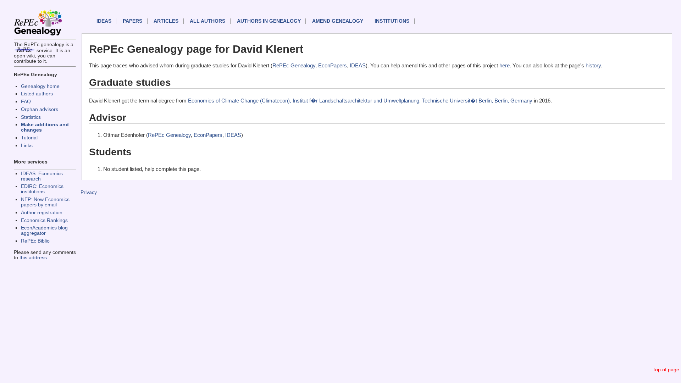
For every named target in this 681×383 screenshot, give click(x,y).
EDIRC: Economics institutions (42, 189)
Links (27, 145)
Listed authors (37, 93)
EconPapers (332, 65)
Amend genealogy (337, 21)
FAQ (26, 101)
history (593, 65)
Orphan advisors (39, 109)
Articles (166, 21)
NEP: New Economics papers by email (45, 202)
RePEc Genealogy (293, 65)
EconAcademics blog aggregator (44, 230)
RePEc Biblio (35, 241)
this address (33, 257)
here (504, 65)
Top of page (666, 369)
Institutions (392, 21)
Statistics (31, 117)
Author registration (41, 212)
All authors (207, 21)
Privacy (89, 192)
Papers (132, 21)
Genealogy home (40, 86)
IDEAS (103, 21)
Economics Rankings (44, 220)
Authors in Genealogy (269, 21)
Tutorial (29, 137)
